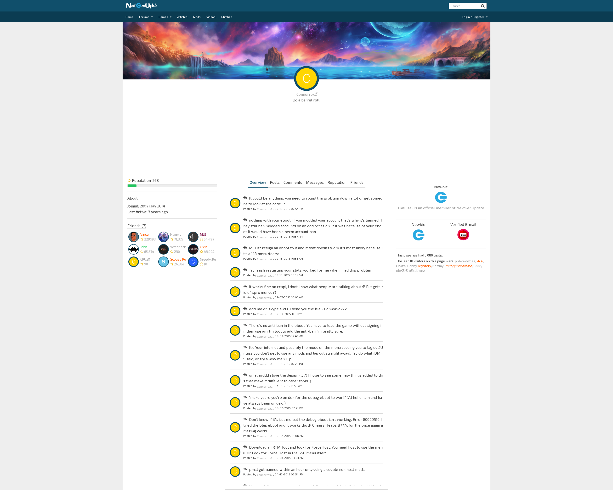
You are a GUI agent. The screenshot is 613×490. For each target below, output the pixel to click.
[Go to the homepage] (141, 5)
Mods (197, 16)
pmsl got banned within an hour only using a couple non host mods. (307, 469)
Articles (182, 16)
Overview (258, 182)
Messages (315, 182)
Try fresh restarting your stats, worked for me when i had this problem (310, 270)
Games (164, 16)
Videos (211, 16)
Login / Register (473, 16)
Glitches (226, 16)
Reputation (337, 182)
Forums (144, 16)
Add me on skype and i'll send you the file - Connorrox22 (298, 308)
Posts (275, 182)
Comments (293, 182)
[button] (483, 6)
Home (129, 16)
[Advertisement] (306, 141)
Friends (356, 182)
